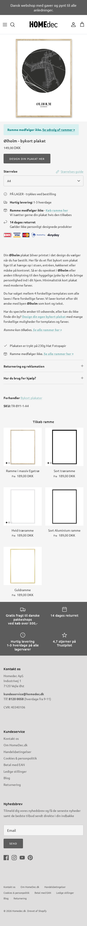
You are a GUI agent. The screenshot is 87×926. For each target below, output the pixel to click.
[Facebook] (6, 857)
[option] (43, 78)
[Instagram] (14, 857)
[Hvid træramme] (23, 506)
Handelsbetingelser (17, 752)
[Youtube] (22, 857)
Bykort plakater (31, 398)
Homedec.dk (19, 911)
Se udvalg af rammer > (58, 130)
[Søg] (15, 25)
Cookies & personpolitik (20, 758)
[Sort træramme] (64, 447)
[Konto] (72, 25)
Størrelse (10, 171)
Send (13, 843)
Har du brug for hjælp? (20, 378)
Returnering (12, 785)
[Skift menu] (5, 25)
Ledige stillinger (15, 771)
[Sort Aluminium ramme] (64, 506)
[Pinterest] (30, 857)
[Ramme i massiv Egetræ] (23, 447)
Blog (7, 778)
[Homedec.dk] (43, 24)
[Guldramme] (23, 566)
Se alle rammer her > (47, 330)
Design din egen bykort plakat (44, 316)
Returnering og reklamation (24, 366)
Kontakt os (11, 738)
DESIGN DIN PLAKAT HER (27, 158)
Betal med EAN (14, 765)
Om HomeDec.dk (15, 745)
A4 (9, 181)
